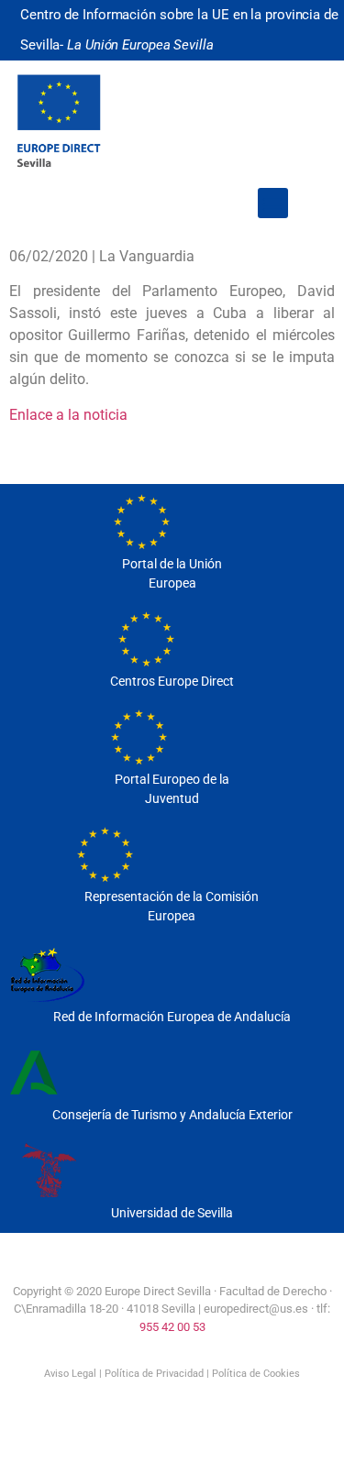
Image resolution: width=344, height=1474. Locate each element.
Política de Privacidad (154, 1374)
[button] (273, 203)
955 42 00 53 (172, 1327)
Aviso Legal (70, 1374)
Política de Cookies (256, 1374)
